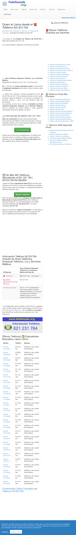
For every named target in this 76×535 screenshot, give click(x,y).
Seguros (24, 9)
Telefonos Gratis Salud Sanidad (59, 90)
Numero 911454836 (6, 415)
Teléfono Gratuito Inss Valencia (59, 136)
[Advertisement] (22, 61)
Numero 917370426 (6, 471)
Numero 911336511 (6, 404)
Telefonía (43, 9)
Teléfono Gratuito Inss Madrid (59, 134)
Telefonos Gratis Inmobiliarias (59, 86)
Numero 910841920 (6, 359)
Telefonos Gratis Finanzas (58, 72)
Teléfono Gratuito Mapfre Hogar (60, 101)
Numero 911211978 (6, 381)
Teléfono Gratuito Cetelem (58, 107)
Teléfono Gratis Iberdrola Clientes (60, 117)
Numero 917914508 (6, 482)
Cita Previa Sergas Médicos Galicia (61, 138)
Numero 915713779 (6, 454)
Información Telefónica (12, 31)
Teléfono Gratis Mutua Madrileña (60, 99)
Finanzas (52, 9)
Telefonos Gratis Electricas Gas (59, 68)
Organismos (61, 9)
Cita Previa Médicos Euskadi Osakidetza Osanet (58, 141)
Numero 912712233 (6, 432)
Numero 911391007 (6, 409)
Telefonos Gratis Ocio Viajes (58, 88)
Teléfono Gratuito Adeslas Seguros (61, 119)
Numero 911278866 (6, 387)
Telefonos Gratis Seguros (58, 78)
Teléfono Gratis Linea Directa (59, 103)
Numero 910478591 (6, 348)
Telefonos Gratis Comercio (58, 66)
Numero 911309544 (6, 398)
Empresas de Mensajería (57, 82)
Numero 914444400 (6, 443)
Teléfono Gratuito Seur (57, 109)
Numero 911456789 (6, 421)
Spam (6, 9)
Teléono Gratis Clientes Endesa (59, 115)
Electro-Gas (33, 9)
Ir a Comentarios (22, 130)
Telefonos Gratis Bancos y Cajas (60, 64)
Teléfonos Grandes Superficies (59, 74)
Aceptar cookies (16, 532)
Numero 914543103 (6, 449)
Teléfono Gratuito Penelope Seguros (61, 111)
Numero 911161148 (6, 376)
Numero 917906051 (6, 477)
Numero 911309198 (6, 393)
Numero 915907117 (6, 460)
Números (25, 31)
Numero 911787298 (6, 426)
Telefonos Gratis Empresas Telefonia (61, 70)
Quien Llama (14, 9)
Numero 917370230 (6, 466)
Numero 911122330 (6, 370)
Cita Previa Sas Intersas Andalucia (60, 144)
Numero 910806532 (6, 353)
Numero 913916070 (6, 438)
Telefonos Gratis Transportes (59, 84)
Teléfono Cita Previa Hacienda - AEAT (61, 121)
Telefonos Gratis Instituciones (59, 76)
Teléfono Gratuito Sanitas (58, 105)
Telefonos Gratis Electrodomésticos (61, 80)
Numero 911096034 (6, 365)
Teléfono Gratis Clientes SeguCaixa (61, 113)
